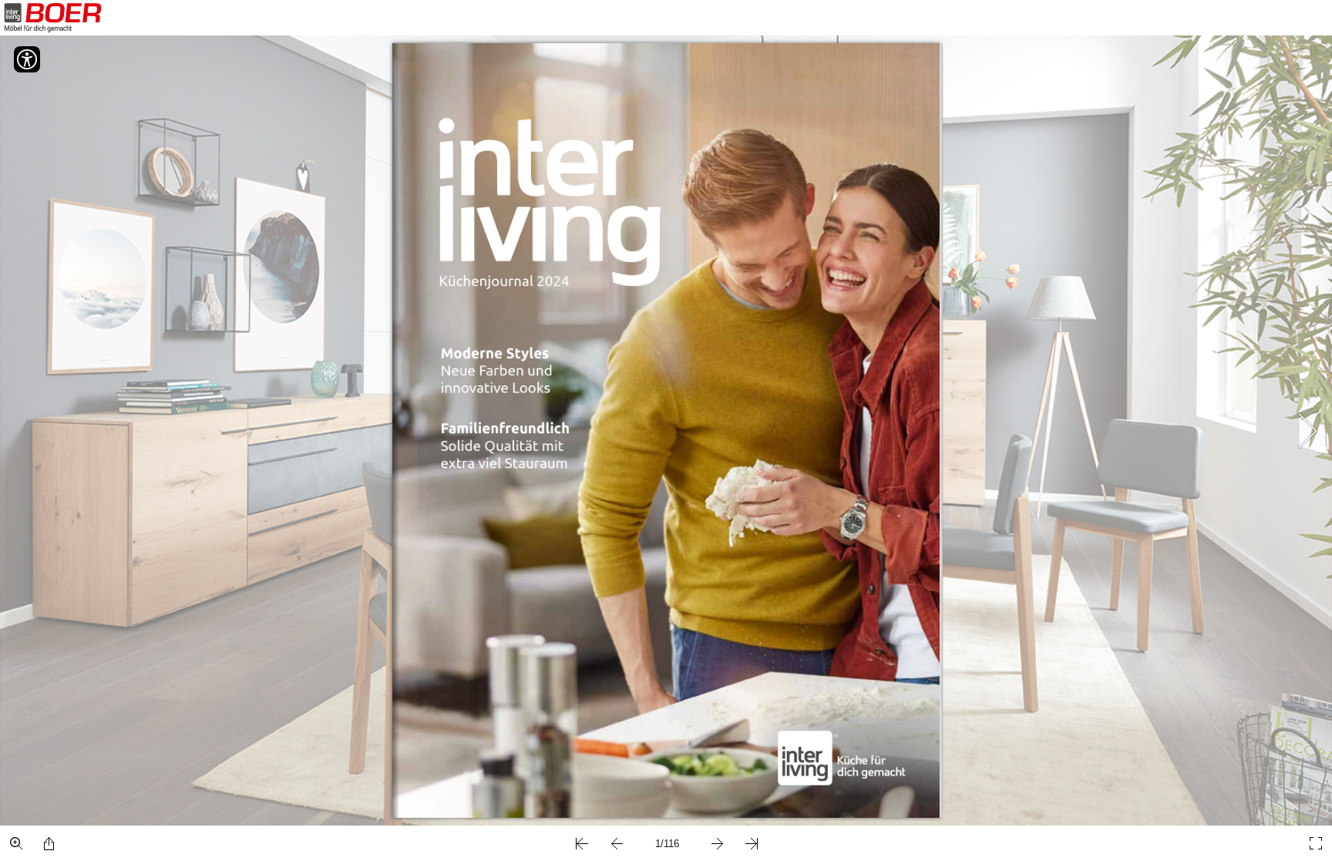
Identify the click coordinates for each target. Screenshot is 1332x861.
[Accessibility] (27, 59)
